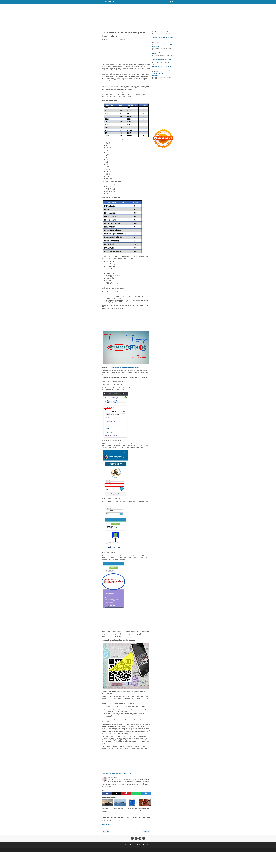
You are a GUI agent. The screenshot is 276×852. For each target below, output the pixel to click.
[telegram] (146, 793)
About (144, 844)
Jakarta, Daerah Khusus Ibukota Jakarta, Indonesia (119, 773)
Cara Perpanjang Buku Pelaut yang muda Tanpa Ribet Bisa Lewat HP (126, 83)
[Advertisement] (138, 16)
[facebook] (107, 793)
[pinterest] (126, 793)
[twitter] (116, 793)
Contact (127, 844)
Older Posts (147, 831)
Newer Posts (106, 831)
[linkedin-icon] (139, 838)
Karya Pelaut (108, 2)
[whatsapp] (136, 793)
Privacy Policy (133, 844)
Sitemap (149, 844)
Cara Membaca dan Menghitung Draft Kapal (162, 31)
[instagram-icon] (136, 838)
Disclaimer (139, 844)
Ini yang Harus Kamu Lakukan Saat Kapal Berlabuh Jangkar (124, 367)
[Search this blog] (173, 2)
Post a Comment (128, 39)
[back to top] (273, 848)
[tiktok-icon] (143, 838)
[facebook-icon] (132, 838)
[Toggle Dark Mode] (171, 2)
